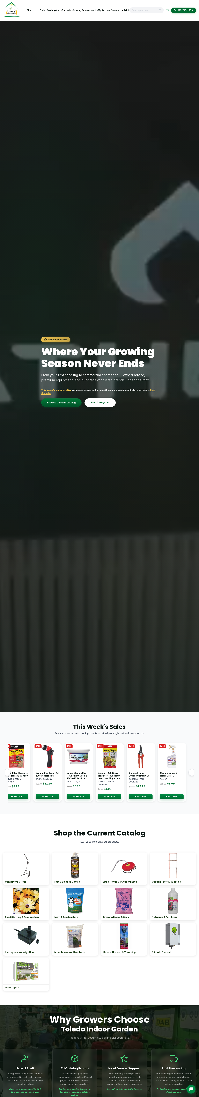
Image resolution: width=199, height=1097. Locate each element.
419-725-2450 (185, 10)
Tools (41, 10)
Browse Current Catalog (61, 402)
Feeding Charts (52, 10)
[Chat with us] (191, 1089)
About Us (92, 10)
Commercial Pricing (118, 10)
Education (66, 10)
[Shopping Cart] (167, 10)
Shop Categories (100, 402)
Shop (29, 10)
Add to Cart (15, 797)
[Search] (161, 10)
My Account (103, 10)
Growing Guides (79, 10)
